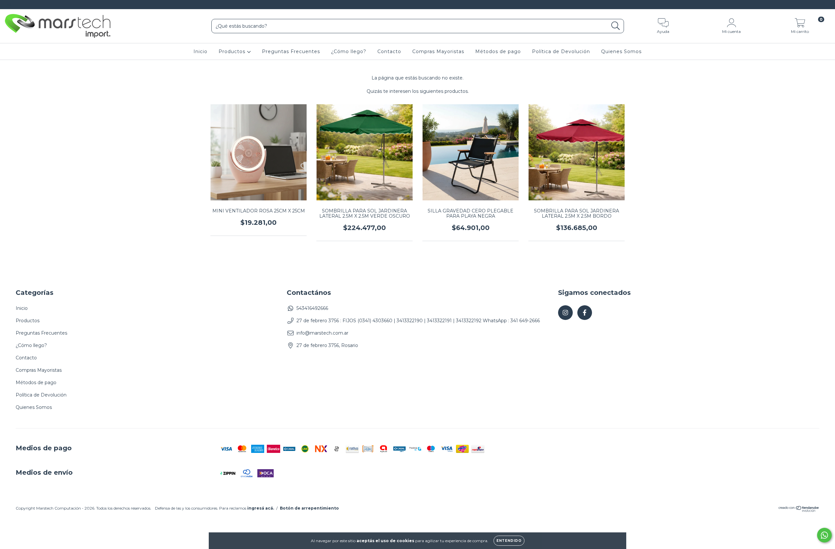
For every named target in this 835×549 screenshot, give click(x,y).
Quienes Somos (621, 51)
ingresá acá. (260, 508)
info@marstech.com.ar (322, 333)
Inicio (200, 51)
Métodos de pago (498, 51)
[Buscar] (615, 26)
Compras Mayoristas (438, 51)
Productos (233, 51)
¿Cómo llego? (348, 51)
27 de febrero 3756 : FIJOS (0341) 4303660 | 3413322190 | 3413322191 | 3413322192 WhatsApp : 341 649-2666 (418, 321)
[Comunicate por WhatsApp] (824, 535)
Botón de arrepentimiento (309, 508)
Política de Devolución (561, 51)
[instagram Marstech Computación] (10, 4)
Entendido (509, 541)
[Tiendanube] (799, 510)
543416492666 (312, 308)
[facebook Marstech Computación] (19, 4)
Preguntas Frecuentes (291, 51)
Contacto (389, 51)
